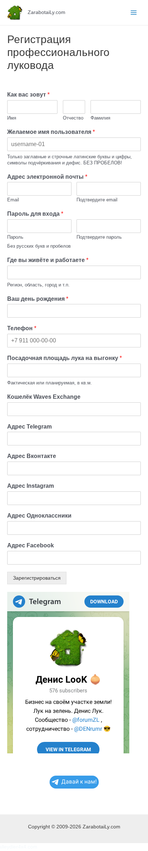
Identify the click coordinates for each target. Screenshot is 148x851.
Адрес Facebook (30, 545)
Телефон (21, 328)
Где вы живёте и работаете (47, 260)
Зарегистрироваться (37, 578)
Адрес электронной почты (47, 177)
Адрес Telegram (29, 427)
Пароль (15, 237)
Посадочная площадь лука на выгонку (64, 358)
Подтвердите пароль (99, 237)
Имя (11, 118)
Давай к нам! (79, 781)
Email (13, 199)
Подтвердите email (97, 199)
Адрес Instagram (30, 486)
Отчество (73, 118)
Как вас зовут (28, 95)
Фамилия (100, 118)
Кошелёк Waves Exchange (43, 397)
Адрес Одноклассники (39, 516)
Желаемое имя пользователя (51, 132)
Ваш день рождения (37, 299)
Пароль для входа (35, 214)
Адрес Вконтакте (31, 456)
